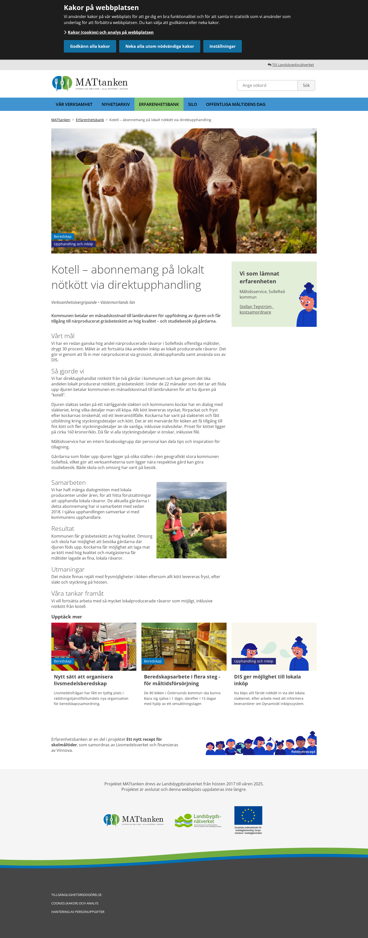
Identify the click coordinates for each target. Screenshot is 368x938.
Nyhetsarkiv (116, 104)
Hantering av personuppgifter (77, 911)
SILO (192, 104)
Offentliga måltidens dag (235, 104)
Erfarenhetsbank (159, 104)
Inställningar (223, 46)
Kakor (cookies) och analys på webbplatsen (111, 32)
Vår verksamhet (74, 104)
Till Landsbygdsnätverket (293, 64)
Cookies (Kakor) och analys (74, 903)
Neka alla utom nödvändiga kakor (159, 46)
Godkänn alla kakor (90, 46)
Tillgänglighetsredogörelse (76, 894)
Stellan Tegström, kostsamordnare (257, 309)
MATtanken (60, 119)
